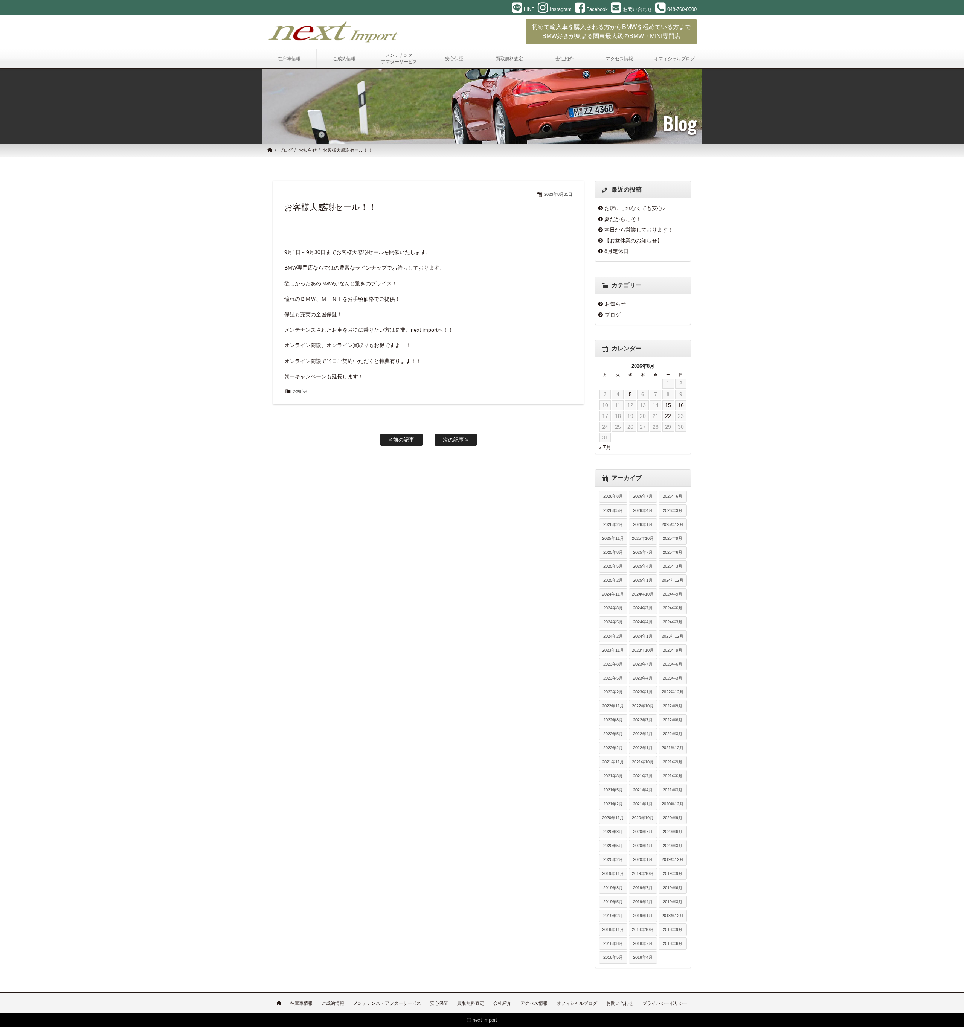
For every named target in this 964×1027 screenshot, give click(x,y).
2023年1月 (643, 692)
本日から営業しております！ (638, 230)
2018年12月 (672, 915)
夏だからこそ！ (622, 219)
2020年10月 (643, 817)
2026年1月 (643, 524)
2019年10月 (643, 873)
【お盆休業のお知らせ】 (633, 241)
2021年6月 (672, 776)
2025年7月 (643, 552)
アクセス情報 (534, 1003)
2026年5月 (613, 510)
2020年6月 (672, 831)
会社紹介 (502, 1003)
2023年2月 (613, 692)
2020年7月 (643, 831)
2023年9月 (672, 650)
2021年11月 (613, 762)
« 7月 (604, 447)
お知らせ (308, 150)
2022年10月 (643, 706)
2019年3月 (672, 901)
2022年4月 (643, 733)
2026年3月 (672, 510)
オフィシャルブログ (577, 1003)
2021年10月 (643, 762)
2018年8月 (613, 943)
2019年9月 (672, 873)
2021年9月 (672, 762)
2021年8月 (613, 776)
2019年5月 (613, 901)
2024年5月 (613, 622)
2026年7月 (643, 496)
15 (668, 405)
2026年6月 (672, 496)
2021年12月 (672, 747)
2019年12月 (672, 859)
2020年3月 (672, 845)
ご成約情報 (333, 1003)
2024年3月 (672, 622)
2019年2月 (613, 915)
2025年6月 (672, 552)
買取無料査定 (470, 1003)
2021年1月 (643, 803)
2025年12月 (672, 524)
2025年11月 (613, 538)
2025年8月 (613, 552)
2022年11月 (613, 706)
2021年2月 (613, 803)
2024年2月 (613, 636)
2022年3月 (672, 733)
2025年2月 (613, 580)
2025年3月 (672, 566)
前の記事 (403, 440)
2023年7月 (643, 664)
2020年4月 (643, 845)
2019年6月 (672, 887)
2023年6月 (672, 664)
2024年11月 (613, 594)
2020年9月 (672, 817)
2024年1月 (643, 636)
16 (681, 405)
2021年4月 (643, 790)
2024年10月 (643, 594)
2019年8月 (613, 887)
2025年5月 (613, 566)
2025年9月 (672, 538)
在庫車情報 (301, 1003)
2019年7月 (643, 887)
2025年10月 (643, 538)
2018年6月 (672, 943)
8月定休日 (616, 251)
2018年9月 (672, 929)
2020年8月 (613, 831)
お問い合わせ (619, 1003)
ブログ (286, 150)
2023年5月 (613, 678)
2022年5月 (613, 733)
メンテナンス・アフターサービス (387, 1003)
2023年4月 (643, 678)
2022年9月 (672, 706)
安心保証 (439, 1003)
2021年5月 (613, 790)
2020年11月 (613, 817)
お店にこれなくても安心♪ (634, 208)
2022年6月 (672, 720)
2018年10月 (643, 929)
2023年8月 (613, 664)
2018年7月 (643, 943)
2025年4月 (643, 566)
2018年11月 (613, 929)
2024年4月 (643, 622)
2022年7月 (643, 720)
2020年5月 (613, 845)
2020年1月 (643, 859)
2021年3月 (672, 790)
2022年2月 (613, 747)
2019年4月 (643, 901)
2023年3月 (672, 678)
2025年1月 (643, 580)
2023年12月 (672, 636)
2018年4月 (643, 957)
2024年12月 (672, 580)
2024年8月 (613, 608)
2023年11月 (613, 650)
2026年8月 (613, 496)
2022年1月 (643, 747)
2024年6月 (672, 608)
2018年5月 (613, 957)
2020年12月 (672, 803)
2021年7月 (643, 776)
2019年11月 (613, 873)
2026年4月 (643, 510)
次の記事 (454, 440)
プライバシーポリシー (665, 1003)
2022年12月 (672, 692)
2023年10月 (643, 650)
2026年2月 (613, 524)
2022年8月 (613, 720)
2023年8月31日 (558, 194)
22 (668, 416)
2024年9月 (672, 594)
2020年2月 (613, 859)
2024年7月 (643, 608)
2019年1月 (643, 915)
